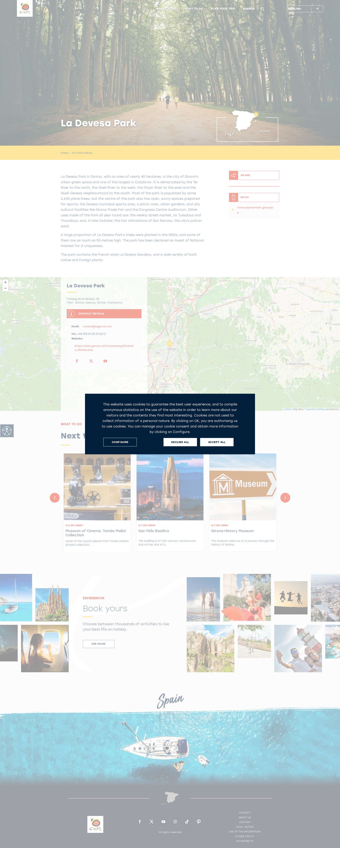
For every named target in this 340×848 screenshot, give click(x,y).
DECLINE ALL (180, 442)
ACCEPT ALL (216, 442)
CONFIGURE (120, 442)
